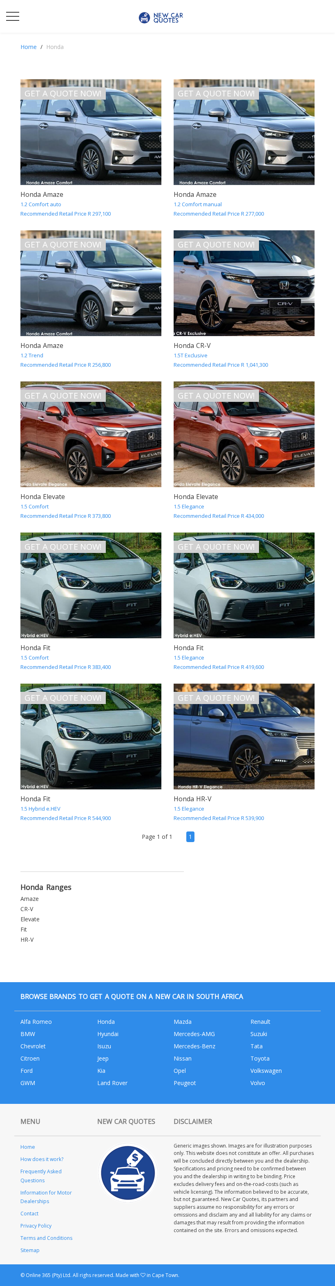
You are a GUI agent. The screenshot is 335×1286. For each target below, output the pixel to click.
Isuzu (104, 1046)
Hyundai (107, 1034)
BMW (27, 1034)
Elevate (30, 919)
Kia (101, 1070)
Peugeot (185, 1083)
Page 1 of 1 (157, 836)
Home (28, 47)
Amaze (29, 899)
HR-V (27, 939)
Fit (23, 929)
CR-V (26, 909)
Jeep (103, 1058)
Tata (256, 1046)
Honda (106, 1021)
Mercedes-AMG (194, 1034)
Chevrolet (33, 1046)
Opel (180, 1070)
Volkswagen (266, 1070)
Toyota (260, 1058)
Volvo (257, 1083)
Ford (26, 1070)
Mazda (183, 1021)
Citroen (30, 1058)
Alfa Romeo (36, 1021)
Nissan (183, 1058)
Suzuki (258, 1034)
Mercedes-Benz (194, 1046)
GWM (27, 1083)
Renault (260, 1021)
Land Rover (112, 1083)
